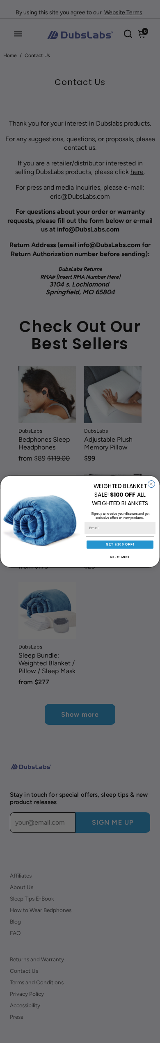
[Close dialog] (151, 484)
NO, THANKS (120, 556)
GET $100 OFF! (120, 544)
